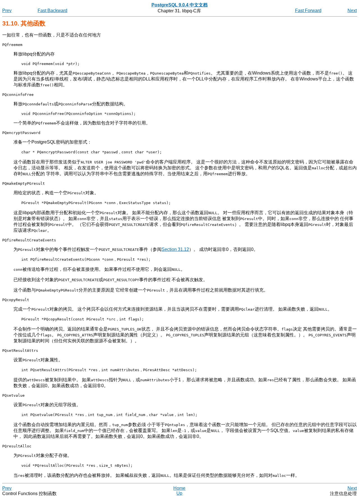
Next (352, 10)
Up (179, 493)
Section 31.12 (175, 249)
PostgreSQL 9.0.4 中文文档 (179, 5)
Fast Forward (308, 10)
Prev (6, 10)
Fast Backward (52, 10)
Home (179, 488)
